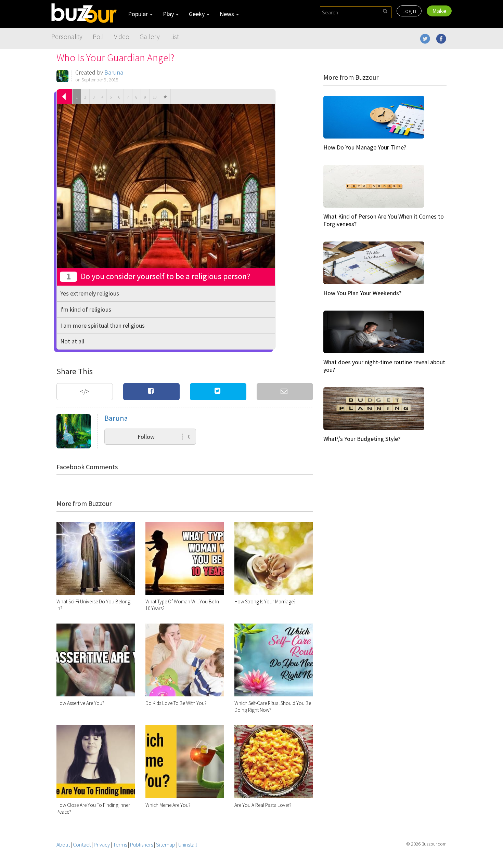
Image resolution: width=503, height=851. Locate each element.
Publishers (141, 844)
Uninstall (187, 844)
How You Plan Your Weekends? (362, 293)
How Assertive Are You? (80, 703)
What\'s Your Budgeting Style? (361, 439)
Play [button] (169, 14)
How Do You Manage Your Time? (364, 147)
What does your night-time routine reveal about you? (384, 366)
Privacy (102, 844)
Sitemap (165, 844)
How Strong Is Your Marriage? (265, 601)
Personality (66, 36)
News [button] (227, 14)
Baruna (113, 72)
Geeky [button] (197, 14)
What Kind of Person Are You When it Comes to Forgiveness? (383, 220)
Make (439, 11)
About (63, 844)
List (174, 36)
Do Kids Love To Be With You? (176, 703)
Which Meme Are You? (168, 805)
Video (121, 36)
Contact (82, 844)
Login (409, 11)
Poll (98, 36)
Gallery (150, 36)
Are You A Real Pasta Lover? (263, 805)
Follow (164, 437)
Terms (120, 844)
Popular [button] (138, 14)
